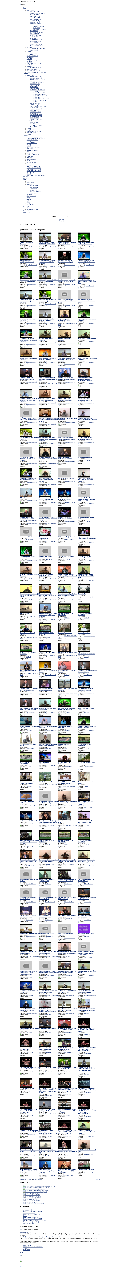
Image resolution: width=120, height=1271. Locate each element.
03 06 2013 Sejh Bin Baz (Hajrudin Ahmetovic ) (84, 557)
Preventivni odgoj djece (26, 1232)
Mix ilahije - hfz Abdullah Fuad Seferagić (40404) (42, 1186)
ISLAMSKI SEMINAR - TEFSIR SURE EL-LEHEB (48, 952)
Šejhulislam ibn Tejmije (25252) (37, 1189)
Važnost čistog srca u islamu (66, 556)
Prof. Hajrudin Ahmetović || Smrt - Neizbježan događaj (48, 802)
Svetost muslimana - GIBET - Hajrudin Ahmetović (28, 557)
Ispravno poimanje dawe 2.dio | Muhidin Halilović (28, 898)
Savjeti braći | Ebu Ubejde (46, 933)
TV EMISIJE (87, 460)
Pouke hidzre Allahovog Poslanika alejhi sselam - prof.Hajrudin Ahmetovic (48, 615)
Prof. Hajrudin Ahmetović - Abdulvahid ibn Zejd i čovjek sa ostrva (67, 301)
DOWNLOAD (27, 1245)
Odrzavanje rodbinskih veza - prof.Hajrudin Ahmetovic (28, 478)
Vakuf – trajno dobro (25, 1239)
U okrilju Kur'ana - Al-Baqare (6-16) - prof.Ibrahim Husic (29, 689)
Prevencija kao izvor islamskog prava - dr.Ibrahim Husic (66, 708)
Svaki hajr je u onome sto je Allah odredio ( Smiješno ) (87, 726)
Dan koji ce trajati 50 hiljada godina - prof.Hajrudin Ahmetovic (67, 575)
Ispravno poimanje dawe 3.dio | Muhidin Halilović (86, 880)
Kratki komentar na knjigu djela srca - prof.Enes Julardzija (67, 971)
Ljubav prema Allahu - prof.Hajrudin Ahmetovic (65, 399)
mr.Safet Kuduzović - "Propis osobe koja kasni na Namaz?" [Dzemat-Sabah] (86, 953)
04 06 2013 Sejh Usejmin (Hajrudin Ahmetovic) (46, 575)
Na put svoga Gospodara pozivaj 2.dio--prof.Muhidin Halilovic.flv (67, 860)
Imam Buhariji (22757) (35, 1198)
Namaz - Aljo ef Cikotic (84, 633)
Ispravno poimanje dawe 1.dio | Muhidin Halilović (67, 898)
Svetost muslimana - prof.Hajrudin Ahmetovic (65, 458)
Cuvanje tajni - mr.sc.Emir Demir (67, 652)
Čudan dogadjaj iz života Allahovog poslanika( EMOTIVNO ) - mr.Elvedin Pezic (48, 1132)
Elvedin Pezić (29, 823)
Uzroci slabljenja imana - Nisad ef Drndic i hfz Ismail (67, 1068)
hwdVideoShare (37, 1179)
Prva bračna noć (27, 1210)
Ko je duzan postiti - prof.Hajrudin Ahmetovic (65, 319)
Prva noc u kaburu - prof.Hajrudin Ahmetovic (65, 518)
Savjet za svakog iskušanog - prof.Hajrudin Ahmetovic (66, 498)
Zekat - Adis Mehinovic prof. (28, 670)
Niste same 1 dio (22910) (35, 1196)
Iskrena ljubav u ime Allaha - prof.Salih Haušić (47, 880)
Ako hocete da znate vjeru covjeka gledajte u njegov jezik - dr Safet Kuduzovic (29, 1151)
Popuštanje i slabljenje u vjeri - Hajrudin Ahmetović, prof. (66, 280)
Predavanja (86, 657)
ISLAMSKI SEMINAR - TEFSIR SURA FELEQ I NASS (67, 1009)
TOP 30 (25, 1248)
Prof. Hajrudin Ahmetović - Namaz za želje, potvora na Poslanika (27, 459)
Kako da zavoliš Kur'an (26, 536)
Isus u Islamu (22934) (34, 1195)
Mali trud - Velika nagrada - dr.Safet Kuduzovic (66, 1048)
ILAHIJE (86, 786)
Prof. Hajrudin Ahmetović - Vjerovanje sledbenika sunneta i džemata (86, 301)
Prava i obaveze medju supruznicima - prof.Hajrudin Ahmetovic (47, 595)
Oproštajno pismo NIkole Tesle (31, 1217)
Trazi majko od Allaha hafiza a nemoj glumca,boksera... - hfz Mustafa (28, 861)
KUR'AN (66, 618)
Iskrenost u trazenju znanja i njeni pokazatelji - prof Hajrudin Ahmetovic (29, 400)
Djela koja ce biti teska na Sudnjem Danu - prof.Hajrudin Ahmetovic (28, 340)
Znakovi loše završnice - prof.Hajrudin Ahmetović (85, 399)
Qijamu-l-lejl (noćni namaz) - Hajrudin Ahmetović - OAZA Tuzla (86, 576)
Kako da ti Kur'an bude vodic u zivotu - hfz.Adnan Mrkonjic (29, 708)
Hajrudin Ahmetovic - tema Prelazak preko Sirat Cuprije (66, 378)
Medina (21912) (33, 1202)
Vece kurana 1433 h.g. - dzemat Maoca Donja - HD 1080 (86, 821)
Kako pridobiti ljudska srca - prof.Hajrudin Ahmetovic (47, 498)
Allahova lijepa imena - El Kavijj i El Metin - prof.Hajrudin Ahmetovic (29, 301)
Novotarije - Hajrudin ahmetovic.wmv (45, 537)
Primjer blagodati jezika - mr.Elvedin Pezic (27, 1048)
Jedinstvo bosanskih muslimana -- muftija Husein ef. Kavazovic (48, 744)
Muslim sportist (24, 613)
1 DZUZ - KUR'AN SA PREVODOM (26, 763)
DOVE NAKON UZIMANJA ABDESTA (34, 1220)
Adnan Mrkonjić (88, 675)
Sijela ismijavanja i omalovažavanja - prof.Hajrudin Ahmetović (48, 1171)
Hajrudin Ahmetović (31, 247)
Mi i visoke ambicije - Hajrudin (67, 536)
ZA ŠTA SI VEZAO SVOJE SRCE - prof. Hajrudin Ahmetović (29, 418)
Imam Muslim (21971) (34, 1200)
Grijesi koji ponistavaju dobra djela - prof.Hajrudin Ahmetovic (48, 300)
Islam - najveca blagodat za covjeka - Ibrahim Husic (27, 782)
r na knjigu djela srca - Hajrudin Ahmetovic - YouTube (67, 243)
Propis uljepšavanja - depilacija (31, 1222)
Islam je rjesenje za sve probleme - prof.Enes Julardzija (87, 898)
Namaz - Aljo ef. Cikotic (65, 633)
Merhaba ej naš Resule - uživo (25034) (39, 1190)
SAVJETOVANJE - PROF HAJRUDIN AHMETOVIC (47, 243)
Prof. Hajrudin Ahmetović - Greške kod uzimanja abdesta (66, 438)
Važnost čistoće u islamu (45, 556)
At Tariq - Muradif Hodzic (27, 1088)
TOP (21, 1252)
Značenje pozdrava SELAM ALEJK (32, 1219)
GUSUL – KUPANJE (29, 1213)
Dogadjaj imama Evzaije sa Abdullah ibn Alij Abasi (85, 689)
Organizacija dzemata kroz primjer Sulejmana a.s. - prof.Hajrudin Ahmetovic (85, 379)
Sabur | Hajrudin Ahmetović (66, 478)
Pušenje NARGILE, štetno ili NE (32, 1214)
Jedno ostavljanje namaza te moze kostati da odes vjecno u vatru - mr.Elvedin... (29, 842)
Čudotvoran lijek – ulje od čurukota (32, 1211)
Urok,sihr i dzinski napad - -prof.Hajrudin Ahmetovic (28, 378)
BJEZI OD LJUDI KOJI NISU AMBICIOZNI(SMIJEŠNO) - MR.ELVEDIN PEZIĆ (67, 1132)
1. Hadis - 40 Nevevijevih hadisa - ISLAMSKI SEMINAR (67, 991)
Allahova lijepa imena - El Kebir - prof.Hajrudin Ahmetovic (48, 280)
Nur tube (61, 219)
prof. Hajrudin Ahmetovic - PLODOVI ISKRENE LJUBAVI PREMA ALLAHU (87, 499)
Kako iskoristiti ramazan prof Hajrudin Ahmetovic (47, 358)
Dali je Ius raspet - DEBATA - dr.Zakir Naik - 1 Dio (47, 916)
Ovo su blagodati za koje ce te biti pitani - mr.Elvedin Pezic (29, 1068)
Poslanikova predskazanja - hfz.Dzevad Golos (85, 916)
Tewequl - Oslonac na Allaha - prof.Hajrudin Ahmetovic (47, 399)
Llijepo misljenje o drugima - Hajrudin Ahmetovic (47, 319)
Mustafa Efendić (30, 865)
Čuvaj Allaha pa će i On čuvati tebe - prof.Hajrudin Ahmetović (86, 261)
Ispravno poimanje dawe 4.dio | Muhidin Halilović (48, 898)
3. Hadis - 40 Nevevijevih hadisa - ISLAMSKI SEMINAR (87, 991)
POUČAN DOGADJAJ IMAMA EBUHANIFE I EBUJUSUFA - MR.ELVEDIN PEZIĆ (67, 1090)
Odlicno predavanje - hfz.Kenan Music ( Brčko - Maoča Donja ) (67, 952)
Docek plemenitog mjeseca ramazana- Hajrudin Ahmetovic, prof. (48, 459)
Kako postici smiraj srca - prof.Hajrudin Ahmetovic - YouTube (46, 479)
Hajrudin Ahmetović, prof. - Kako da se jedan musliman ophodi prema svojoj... (67, 595)
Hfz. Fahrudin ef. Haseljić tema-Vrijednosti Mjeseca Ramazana (86, 1009)
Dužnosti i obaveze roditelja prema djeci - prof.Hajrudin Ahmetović (85, 479)
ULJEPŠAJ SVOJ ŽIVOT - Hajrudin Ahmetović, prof (66, 261)
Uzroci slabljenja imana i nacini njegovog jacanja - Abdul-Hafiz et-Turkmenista (67, 1111)
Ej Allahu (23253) (33, 1193)
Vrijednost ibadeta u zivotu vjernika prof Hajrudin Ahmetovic (87, 418)
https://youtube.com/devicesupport (29, 933)
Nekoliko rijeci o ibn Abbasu (47, 652)
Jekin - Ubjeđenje (44, 762)
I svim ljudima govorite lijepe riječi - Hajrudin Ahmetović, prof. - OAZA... (29, 595)
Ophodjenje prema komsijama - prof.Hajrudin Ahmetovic (86, 243)
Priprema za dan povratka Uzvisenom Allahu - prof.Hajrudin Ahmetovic (87, 538)
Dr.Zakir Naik (29, 920)
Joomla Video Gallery (25, 1179)
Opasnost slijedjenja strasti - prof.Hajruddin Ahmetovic (47, 1110)
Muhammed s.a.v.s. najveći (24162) (38, 1192)
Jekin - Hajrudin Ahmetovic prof (29, 497)
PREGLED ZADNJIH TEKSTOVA (33, 1247)
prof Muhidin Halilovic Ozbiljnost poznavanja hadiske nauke (67, 802)
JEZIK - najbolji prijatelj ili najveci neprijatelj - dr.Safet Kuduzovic (85, 803)
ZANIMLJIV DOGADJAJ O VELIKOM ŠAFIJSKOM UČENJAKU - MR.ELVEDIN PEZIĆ (47, 1090)
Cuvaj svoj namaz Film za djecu (86, 1169)
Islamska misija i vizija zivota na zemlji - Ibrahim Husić (48, 1048)
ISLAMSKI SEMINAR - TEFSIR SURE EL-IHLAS (29, 952)
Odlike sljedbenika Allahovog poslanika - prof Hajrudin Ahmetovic (66, 359)
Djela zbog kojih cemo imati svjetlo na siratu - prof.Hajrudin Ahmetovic (48, 439)
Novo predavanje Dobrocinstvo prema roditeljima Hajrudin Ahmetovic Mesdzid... (86, 861)
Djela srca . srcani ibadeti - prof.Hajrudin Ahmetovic (85, 438)
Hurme (25, 1216)
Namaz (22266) (33, 1199)
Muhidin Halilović (69, 805)
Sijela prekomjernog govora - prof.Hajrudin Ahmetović (28, 1009)
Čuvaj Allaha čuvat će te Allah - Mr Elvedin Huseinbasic (67, 782)
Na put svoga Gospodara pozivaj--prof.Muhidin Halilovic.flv (48, 860)
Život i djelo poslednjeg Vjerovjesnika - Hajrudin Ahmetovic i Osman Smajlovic (28, 519)
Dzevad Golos (87, 920)
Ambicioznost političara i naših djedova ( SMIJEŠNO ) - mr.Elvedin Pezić (28, 1111)
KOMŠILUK (26, 1250)
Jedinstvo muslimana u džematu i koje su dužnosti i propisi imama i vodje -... (48, 419)
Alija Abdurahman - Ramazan (47, 781)
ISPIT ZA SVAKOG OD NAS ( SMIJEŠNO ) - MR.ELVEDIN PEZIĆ (86, 1030)
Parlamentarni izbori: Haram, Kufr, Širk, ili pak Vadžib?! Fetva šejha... (48, 1151)
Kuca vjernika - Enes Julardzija (67, 915)
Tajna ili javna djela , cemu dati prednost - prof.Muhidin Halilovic (29, 1170)
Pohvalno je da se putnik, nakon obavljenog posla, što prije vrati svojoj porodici (40, 1237)
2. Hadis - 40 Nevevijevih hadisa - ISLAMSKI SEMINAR (48, 991)
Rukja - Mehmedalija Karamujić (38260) (39, 1187)
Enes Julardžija (30, 748)
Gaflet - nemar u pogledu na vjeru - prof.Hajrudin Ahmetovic (29, 280)
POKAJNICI (87, 936)
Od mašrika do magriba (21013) (37, 1203)
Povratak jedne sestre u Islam (86, 933)
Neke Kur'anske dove (29, 1223)
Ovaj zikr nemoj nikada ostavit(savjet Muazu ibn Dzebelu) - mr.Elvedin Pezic (67, 1151)
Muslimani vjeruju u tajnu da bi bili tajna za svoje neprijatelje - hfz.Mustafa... (67, 1171)
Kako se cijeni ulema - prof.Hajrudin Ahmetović (27, 261)
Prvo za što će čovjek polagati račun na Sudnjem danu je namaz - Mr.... (87, 281)
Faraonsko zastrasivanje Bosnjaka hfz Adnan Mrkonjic (87, 671)
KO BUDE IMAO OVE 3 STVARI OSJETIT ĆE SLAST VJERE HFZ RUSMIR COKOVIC (86, 1069)
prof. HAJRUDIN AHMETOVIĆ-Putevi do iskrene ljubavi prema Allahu (48, 519)
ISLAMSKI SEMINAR (32, 956)
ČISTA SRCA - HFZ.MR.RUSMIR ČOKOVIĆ (86, 653)
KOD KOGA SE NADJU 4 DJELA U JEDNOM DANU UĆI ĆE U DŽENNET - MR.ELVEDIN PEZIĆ (87, 1111)
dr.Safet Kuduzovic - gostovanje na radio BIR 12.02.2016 (67, 1029)
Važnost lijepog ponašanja (85, 457)
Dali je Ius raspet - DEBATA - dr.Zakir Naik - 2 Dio (28, 916)
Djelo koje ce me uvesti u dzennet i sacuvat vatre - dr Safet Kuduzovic (29, 1131)
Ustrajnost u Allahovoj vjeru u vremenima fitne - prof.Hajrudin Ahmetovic (86, 1132)
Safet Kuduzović (68, 766)
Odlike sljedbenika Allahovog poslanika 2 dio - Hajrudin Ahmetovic (47, 262)
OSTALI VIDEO (69, 539)
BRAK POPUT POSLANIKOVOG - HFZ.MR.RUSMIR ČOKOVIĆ (48, 1010)
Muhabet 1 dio (82, 594)
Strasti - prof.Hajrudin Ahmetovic (87, 338)
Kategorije (61, 220)
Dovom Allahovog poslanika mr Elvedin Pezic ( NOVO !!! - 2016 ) (87, 1089)
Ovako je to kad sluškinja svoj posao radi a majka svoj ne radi (48, 821)
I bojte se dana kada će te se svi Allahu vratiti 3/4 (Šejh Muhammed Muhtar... (28, 972)
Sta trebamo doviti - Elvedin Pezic (29, 821)
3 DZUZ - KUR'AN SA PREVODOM (64, 744)
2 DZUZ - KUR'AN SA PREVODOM (84, 744)
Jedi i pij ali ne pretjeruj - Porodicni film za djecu (46, 689)
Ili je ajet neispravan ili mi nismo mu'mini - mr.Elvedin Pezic (67, 880)
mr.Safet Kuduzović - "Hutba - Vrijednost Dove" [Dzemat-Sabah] (48, 971)
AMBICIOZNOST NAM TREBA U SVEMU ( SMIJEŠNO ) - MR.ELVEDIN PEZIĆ (87, 1049)
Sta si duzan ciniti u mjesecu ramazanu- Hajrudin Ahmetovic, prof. (48, 379)
